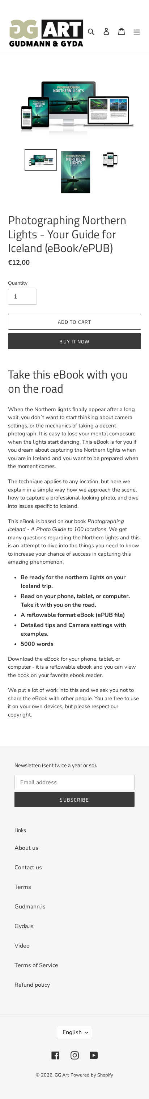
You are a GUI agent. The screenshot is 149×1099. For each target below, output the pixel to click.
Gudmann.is (30, 907)
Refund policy (32, 985)
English (72, 1032)
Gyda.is (24, 926)
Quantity (17, 283)
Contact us (28, 868)
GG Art (62, 1075)
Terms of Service (36, 965)
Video (22, 946)
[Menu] (136, 31)
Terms (22, 887)
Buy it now (74, 341)
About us (26, 848)
